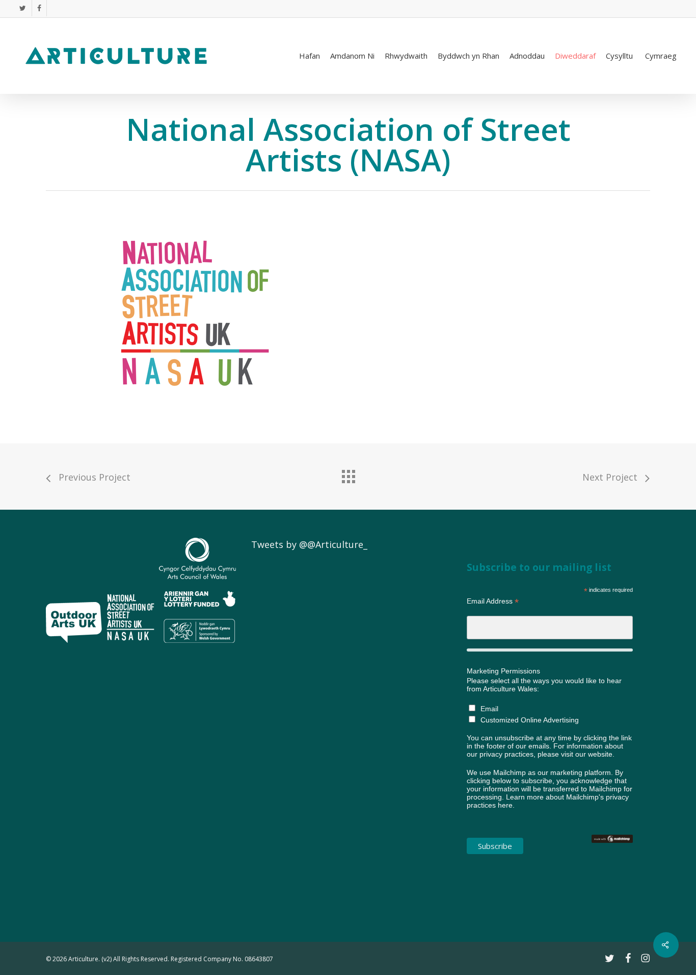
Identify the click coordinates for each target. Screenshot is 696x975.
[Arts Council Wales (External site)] (197, 647)
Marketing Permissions (503, 671)
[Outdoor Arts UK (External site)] (74, 647)
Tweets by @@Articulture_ (309, 544)
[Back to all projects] (348, 474)
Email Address (493, 601)
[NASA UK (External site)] (130, 647)
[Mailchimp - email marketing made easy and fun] (612, 848)
